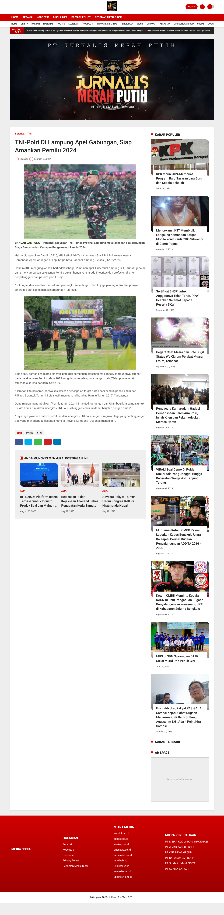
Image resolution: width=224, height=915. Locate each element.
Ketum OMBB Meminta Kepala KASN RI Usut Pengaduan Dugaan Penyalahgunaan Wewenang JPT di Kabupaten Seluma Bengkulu (179, 602)
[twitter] (15, 7)
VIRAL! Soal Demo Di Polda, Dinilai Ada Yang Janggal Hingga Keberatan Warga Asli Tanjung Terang (179, 476)
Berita (24, 24)
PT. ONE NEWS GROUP (178, 852)
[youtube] (25, 7)
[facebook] (11, 7)
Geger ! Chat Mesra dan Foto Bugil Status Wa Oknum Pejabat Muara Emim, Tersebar (180, 356)
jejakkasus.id (121, 866)
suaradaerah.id (122, 871)
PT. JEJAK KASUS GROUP (180, 847)
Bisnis (140, 24)
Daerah (35, 24)
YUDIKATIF (88, 24)
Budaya (212, 24)
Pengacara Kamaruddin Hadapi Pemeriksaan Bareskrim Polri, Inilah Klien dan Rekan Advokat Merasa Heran (178, 415)
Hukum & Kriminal (107, 24)
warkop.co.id (121, 844)
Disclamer (69, 855)
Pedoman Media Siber (108, 17)
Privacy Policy (81, 17)
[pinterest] (48, 442)
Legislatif (74, 24)
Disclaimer (60, 17)
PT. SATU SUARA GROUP (179, 857)
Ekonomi (151, 24)
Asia (30, 432)
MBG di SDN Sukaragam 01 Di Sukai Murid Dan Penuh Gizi (177, 658)
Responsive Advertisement (180, 779)
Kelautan (165, 24)
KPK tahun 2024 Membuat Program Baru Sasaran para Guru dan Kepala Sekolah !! (179, 178)
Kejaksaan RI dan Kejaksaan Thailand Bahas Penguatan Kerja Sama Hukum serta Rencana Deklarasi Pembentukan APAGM (79, 501)
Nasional (48, 24)
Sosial (200, 24)
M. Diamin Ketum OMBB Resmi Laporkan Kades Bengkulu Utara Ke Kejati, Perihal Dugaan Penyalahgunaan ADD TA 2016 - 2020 (178, 539)
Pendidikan (127, 24)
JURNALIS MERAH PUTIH (121, 897)
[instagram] (20, 7)
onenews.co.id (122, 849)
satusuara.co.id (123, 855)
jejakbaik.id (120, 860)
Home (191, 6)
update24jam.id (123, 876)
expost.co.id (121, 838)
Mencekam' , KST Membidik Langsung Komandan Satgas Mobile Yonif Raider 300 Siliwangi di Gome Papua (179, 237)
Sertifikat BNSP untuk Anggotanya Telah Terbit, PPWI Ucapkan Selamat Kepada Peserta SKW (178, 297)
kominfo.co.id (122, 833)
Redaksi (28, 17)
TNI (29, 133)
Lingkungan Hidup (184, 24)
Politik (61, 24)
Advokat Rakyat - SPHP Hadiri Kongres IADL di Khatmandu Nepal (118, 501)
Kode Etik (43, 17)
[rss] (45, 856)
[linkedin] (57, 442)
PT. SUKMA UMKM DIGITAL (181, 863)
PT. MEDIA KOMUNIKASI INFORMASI (186, 841)
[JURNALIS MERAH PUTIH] (112, 11)
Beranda (19, 133)
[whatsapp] (38, 442)
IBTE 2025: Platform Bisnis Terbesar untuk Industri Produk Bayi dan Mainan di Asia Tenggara (39, 501)
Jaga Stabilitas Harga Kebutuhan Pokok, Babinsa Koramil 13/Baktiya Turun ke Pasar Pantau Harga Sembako (168, 30)
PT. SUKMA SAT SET (177, 868)
